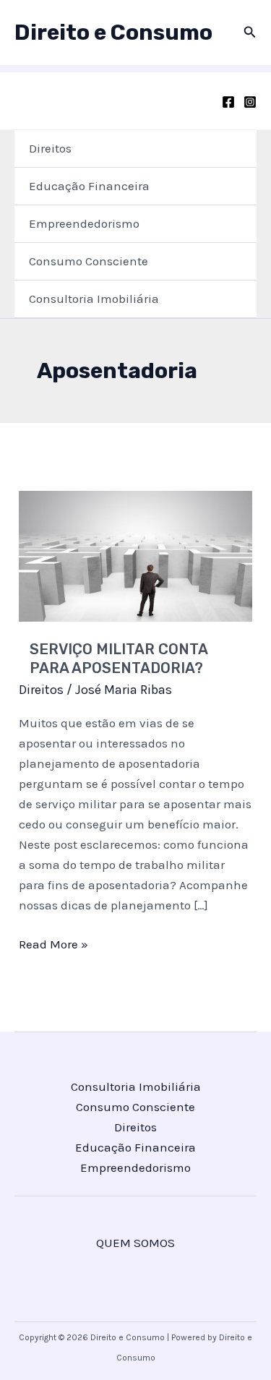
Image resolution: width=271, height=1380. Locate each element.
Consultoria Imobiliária (94, 298)
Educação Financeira (89, 186)
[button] (250, 32)
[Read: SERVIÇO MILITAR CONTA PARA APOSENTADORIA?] (135, 554)
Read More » (53, 945)
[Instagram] (250, 101)
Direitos (50, 148)
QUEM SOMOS (135, 1242)
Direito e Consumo (113, 33)
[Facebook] (228, 101)
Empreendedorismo (84, 223)
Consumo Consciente (88, 261)
